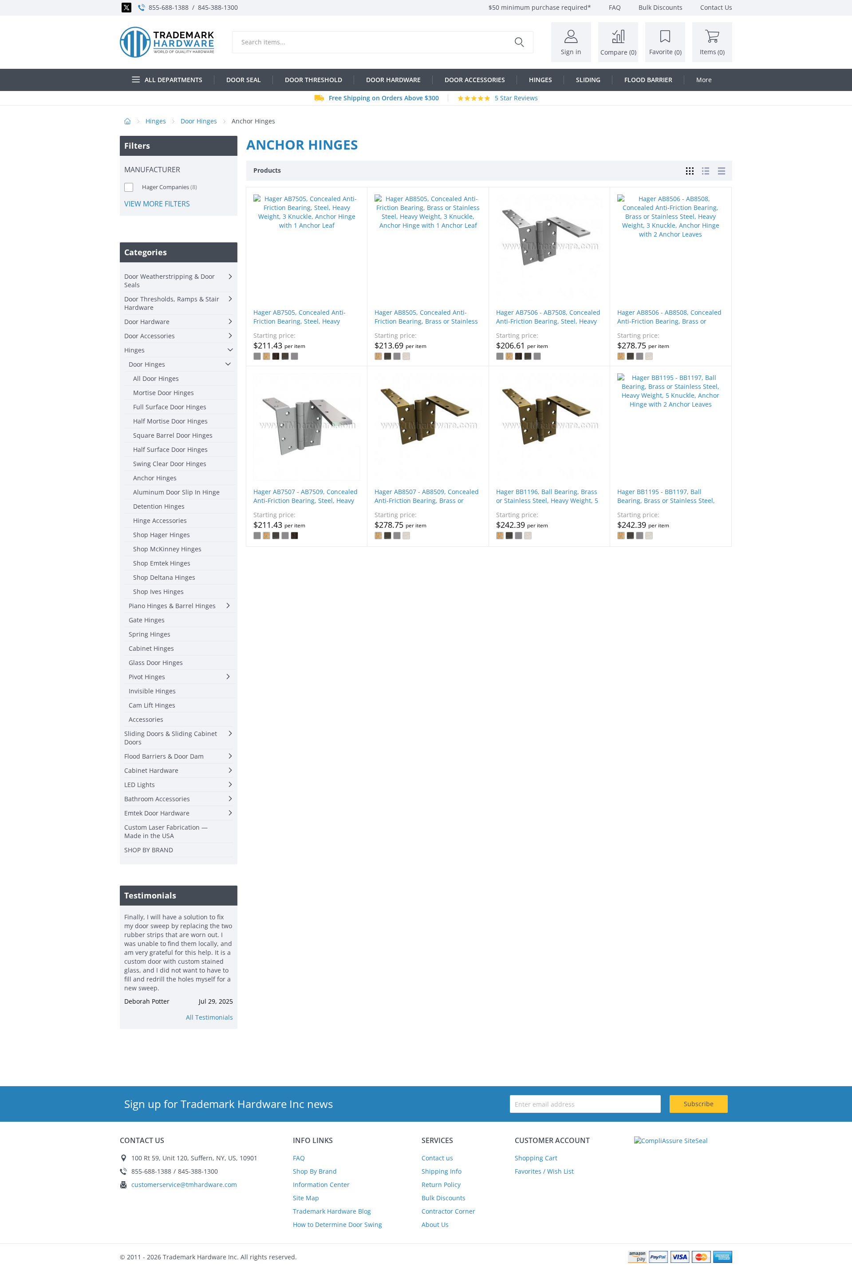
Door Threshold (313, 79)
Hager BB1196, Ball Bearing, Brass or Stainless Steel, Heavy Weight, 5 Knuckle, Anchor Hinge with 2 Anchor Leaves (547, 504)
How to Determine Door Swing (337, 1224)
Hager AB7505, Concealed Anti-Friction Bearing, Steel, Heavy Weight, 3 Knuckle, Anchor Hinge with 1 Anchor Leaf (302, 325)
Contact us (437, 1158)
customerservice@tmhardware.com (184, 1184)
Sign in (571, 51)
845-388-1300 (218, 7)
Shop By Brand (315, 1171)
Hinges (540, 79)
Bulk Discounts (443, 1198)
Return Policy (441, 1184)
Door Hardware (393, 79)
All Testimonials (209, 1017)
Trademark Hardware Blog (332, 1211)
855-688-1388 (169, 7)
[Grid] (689, 170)
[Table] (721, 170)
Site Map (306, 1198)
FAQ (299, 1158)
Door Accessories (475, 79)
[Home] (167, 42)
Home (127, 121)
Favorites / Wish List (544, 1171)
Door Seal (243, 79)
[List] (705, 170)
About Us (435, 1224)
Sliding (588, 79)
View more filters (157, 203)
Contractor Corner (448, 1211)
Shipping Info (442, 1171)
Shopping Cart (536, 1158)
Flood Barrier (648, 79)
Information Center (321, 1184)
